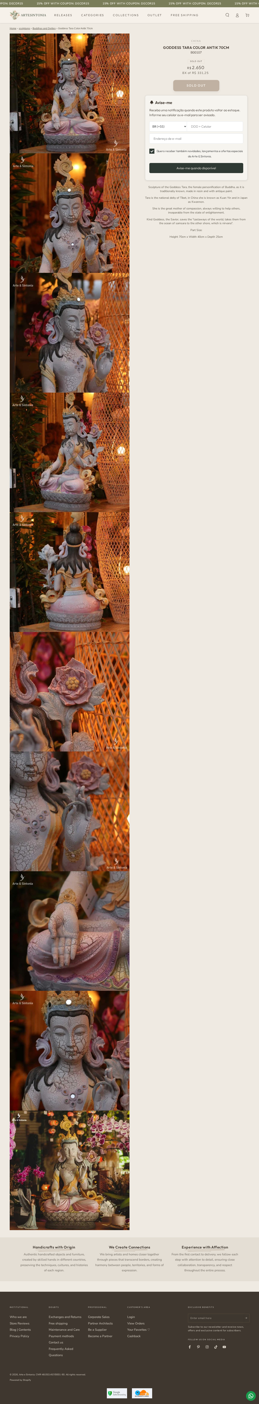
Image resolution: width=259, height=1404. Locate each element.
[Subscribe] (247, 1318)
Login (131, 1317)
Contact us (56, 1342)
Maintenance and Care (64, 1330)
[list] (129, 1258)
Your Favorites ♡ (138, 1330)
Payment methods (61, 1336)
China (196, 41)
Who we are (18, 1317)
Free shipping (58, 1323)
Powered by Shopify (20, 1380)
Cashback (134, 1336)
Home (13, 28)
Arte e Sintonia (27, 1374)
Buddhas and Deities (44, 28)
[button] (227, 15)
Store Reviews (19, 1323)
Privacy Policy (19, 1336)
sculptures (24, 28)
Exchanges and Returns (65, 1317)
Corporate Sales (98, 1317)
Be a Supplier (97, 1330)
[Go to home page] (28, 15)
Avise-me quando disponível (196, 168)
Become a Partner (100, 1336)
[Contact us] (251, 1396)
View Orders (135, 1323)
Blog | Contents (20, 1330)
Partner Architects (100, 1323)
